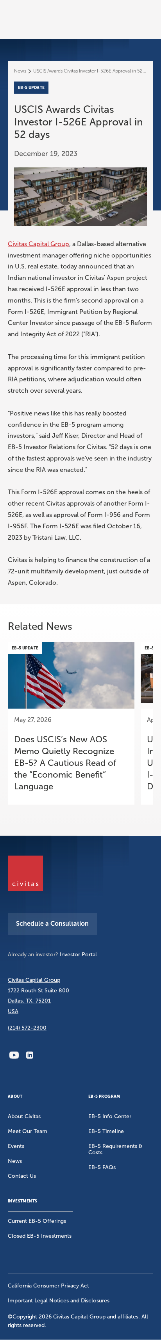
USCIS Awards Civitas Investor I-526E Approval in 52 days (90, 71)
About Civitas (24, 1116)
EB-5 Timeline (106, 1131)
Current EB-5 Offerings (37, 1221)
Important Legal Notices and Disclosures (58, 1301)
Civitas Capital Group (38, 244)
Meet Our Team (27, 1131)
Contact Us (22, 1176)
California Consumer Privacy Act (48, 1286)
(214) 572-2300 (27, 1028)
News (20, 71)
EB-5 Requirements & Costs (115, 1149)
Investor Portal (78, 954)
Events (16, 1146)
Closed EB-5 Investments (40, 1236)
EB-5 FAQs (102, 1167)
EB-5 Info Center (109, 1116)
